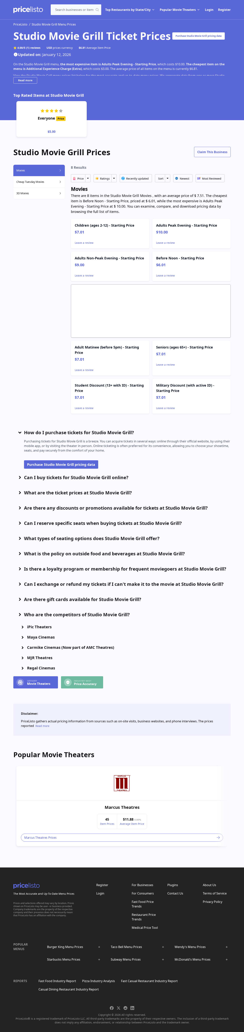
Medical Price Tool (145, 928)
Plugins (172, 885)
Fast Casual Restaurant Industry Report (149, 981)
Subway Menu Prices (126, 959)
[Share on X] (118, 1008)
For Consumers (143, 893)
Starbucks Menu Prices (63, 959)
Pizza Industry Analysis (98, 981)
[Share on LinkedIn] (132, 1008)
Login (209, 10)
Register (224, 10)
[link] (122, 783)
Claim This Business (212, 152)
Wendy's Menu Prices (190, 947)
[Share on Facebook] (112, 1008)
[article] (122, 806)
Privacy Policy (212, 902)
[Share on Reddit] (125, 1008)
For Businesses (142, 885)
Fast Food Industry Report (57, 981)
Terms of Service (215, 893)
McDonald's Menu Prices (192, 959)
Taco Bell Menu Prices (126, 947)
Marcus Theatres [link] (122, 807)
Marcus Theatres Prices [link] (40, 837)
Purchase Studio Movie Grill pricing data (199, 36)
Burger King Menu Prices (65, 947)
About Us (209, 885)
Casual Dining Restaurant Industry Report (69, 989)
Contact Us (175, 893)
